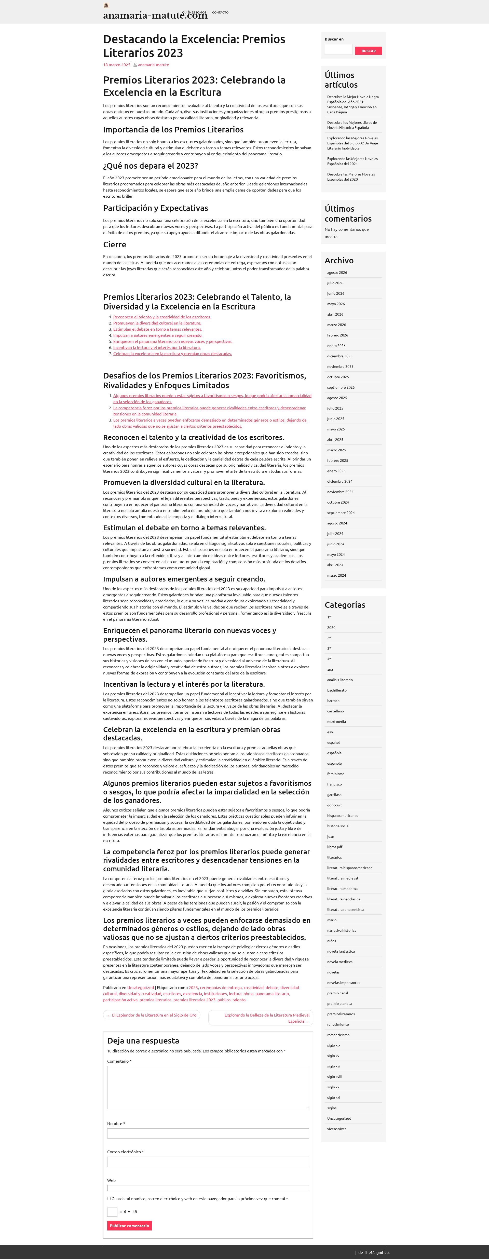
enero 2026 (336, 345)
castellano (335, 711)
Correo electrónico (125, 1151)
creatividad (254, 987)
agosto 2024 (337, 523)
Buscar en (334, 39)
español (333, 742)
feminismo (335, 773)
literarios (334, 857)
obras (248, 993)
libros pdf (334, 846)
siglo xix (333, 1045)
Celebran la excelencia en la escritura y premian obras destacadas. (172, 353)
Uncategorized (140, 987)
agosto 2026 (337, 272)
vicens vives (336, 1128)
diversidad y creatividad (140, 993)
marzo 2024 (336, 575)
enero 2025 (336, 470)
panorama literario (272, 993)
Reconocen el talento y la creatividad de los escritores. (162, 316)
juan (330, 836)
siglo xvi (333, 1066)
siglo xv (333, 1055)
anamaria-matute (153, 64)
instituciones (215, 993)
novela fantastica (341, 951)
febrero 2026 (337, 335)
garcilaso (334, 794)
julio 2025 (335, 408)
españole (334, 763)
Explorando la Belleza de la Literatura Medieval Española (267, 1017)
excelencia (192, 993)
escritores (172, 993)
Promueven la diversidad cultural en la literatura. (157, 322)
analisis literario (340, 679)
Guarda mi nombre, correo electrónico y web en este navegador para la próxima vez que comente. (200, 1198)
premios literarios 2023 (194, 999)
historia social (338, 825)
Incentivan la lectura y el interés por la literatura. (157, 347)
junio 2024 (335, 543)
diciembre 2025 (339, 356)
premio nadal (337, 993)
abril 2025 (335, 439)
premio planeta (339, 1003)
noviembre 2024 (340, 491)
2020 (331, 627)
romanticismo (338, 1034)
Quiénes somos (194, 12)
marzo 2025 (336, 450)
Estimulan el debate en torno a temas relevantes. (157, 328)
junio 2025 (335, 418)
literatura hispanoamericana (349, 867)
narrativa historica (341, 930)
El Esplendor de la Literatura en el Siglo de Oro (154, 1014)
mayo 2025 (336, 429)
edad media (336, 721)
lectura (235, 993)
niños (331, 940)
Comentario (119, 1060)
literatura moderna (342, 888)
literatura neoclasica (343, 899)
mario (331, 919)
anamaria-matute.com (155, 15)
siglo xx (333, 1087)
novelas (333, 972)
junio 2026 (335, 293)
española (334, 752)
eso (330, 731)
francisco (334, 784)
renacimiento (338, 1024)
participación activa (120, 999)
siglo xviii (334, 1076)
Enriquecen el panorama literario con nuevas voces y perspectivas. (173, 341)
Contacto (220, 12)
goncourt (334, 805)
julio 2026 (335, 282)
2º (329, 637)
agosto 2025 (337, 397)
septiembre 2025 (341, 387)
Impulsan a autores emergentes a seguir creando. (157, 334)
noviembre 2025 (340, 366)
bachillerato (337, 690)
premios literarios (155, 999)
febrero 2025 (337, 460)
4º (329, 658)
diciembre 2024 (339, 481)
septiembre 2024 (341, 512)
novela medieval (340, 961)
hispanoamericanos (342, 815)
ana (330, 669)
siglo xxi (333, 1097)
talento (239, 999)
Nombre (116, 1123)
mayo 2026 (336, 303)
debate (272, 987)
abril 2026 (335, 314)
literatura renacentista (345, 909)
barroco (333, 700)
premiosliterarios (341, 1013)
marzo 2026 (336, 324)
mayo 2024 (336, 554)
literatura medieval (342, 878)
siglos (331, 1107)
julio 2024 (335, 533)
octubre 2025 (338, 376)
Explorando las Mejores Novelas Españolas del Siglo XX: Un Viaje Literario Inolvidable (352, 143)
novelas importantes (343, 982)
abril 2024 (335, 564)
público (224, 999)
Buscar (369, 50)
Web (111, 1180)
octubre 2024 (338, 502)
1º (329, 617)
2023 (193, 987)
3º (329, 648)
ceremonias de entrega (221, 987)
